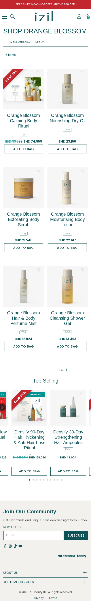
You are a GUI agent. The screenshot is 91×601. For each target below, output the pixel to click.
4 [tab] (40, 480)
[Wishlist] (39, 71)
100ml (23, 332)
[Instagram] (10, 546)
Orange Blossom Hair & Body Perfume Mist (23, 318)
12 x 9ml (68, 449)
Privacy (39, 598)
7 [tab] (50, 480)
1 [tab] (29, 480)
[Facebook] (5, 546)
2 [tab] (33, 480)
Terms (53, 598)
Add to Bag (23, 149)
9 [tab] (58, 480)
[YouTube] (21, 546)
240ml (67, 332)
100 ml (67, 129)
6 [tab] (47, 480)
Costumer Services (18, 582)
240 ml (67, 233)
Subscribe (76, 535)
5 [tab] (43, 480)
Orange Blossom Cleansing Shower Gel (67, 318)
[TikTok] (16, 546)
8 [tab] (54, 480)
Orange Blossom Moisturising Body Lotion (67, 219)
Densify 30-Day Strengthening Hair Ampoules (68, 437)
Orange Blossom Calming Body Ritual (23, 120)
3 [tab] (36, 480)
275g (24, 233)
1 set (23, 135)
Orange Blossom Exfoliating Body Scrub (23, 219)
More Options (19, 42)
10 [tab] (61, 480)
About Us (10, 572)
